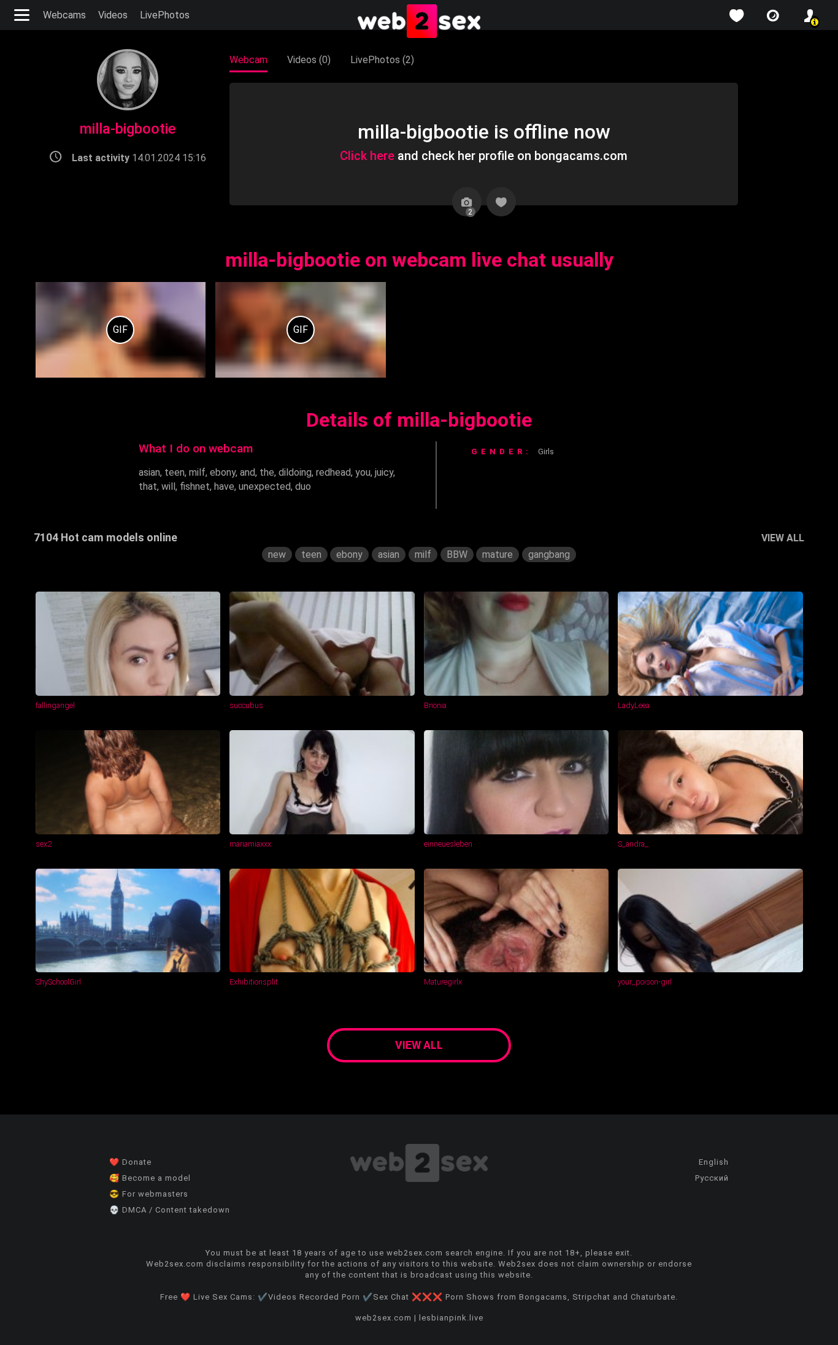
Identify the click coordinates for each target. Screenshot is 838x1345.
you (363, 472)
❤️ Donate (130, 1162)
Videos (113, 15)
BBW (457, 554)
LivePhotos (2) (382, 60)
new (277, 554)
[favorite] (736, 15)
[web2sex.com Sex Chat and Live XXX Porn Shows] (419, 22)
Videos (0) (309, 60)
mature (497, 554)
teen (174, 472)
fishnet (195, 486)
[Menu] (23, 15)
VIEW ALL (782, 538)
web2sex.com (383, 1317)
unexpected (265, 486)
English (714, 1162)
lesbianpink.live (451, 1317)
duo (303, 486)
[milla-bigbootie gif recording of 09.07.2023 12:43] (300, 330)
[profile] (809, 15)
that (148, 486)
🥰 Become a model (150, 1178)
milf (197, 472)
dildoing (295, 472)
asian (149, 472)
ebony (223, 472)
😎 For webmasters (148, 1193)
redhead (333, 472)
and (247, 472)
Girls (546, 451)
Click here (367, 155)
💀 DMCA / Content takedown (169, 1209)
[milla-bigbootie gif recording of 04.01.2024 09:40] (121, 330)
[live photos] (773, 15)
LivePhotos (165, 15)
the (266, 472)
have (224, 486)
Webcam (248, 60)
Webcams (64, 15)
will (168, 486)
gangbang (549, 554)
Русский (712, 1178)
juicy (384, 472)
